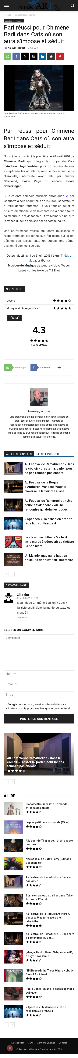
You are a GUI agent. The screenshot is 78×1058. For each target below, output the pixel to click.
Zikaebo (23, 594)
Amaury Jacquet (16, 47)
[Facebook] (16, 56)
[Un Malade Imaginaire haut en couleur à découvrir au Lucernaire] (13, 560)
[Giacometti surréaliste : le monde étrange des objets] (13, 809)
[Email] (33, 56)
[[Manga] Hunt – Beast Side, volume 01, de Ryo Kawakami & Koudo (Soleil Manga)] (13, 957)
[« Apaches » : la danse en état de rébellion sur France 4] (13, 524)
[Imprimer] (51, 56)
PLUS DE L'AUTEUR (48, 454)
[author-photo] (39, 405)
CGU (30, 1042)
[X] (25, 56)
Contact (63, 1042)
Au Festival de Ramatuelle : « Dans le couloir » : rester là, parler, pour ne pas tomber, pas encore (49, 468)
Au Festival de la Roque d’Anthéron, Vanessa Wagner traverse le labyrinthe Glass (45, 486)
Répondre (22, 617)
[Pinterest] (60, 56)
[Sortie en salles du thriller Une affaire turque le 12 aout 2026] (13, 901)
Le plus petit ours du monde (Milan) (47, 822)
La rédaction (17, 1042)
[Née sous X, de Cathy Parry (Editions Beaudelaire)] (13, 864)
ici (67, 196)
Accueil (7, 14)
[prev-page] (6, 574)
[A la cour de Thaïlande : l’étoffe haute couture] (13, 846)
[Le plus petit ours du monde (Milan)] (13, 827)
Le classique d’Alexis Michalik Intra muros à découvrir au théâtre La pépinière (49, 541)
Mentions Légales (46, 1042)
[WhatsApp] (7, 56)
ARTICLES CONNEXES (19, 454)
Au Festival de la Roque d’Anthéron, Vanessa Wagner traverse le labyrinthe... (48, 917)
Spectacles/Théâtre (25, 14)
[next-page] (12, 574)
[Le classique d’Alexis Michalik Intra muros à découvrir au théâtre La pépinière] (13, 542)
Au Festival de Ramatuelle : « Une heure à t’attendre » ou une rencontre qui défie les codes (49, 505)
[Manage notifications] (10, 1048)
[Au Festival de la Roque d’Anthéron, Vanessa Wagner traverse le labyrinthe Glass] (13, 487)
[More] (59, 367)
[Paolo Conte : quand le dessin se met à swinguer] (13, 994)
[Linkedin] (42, 56)
